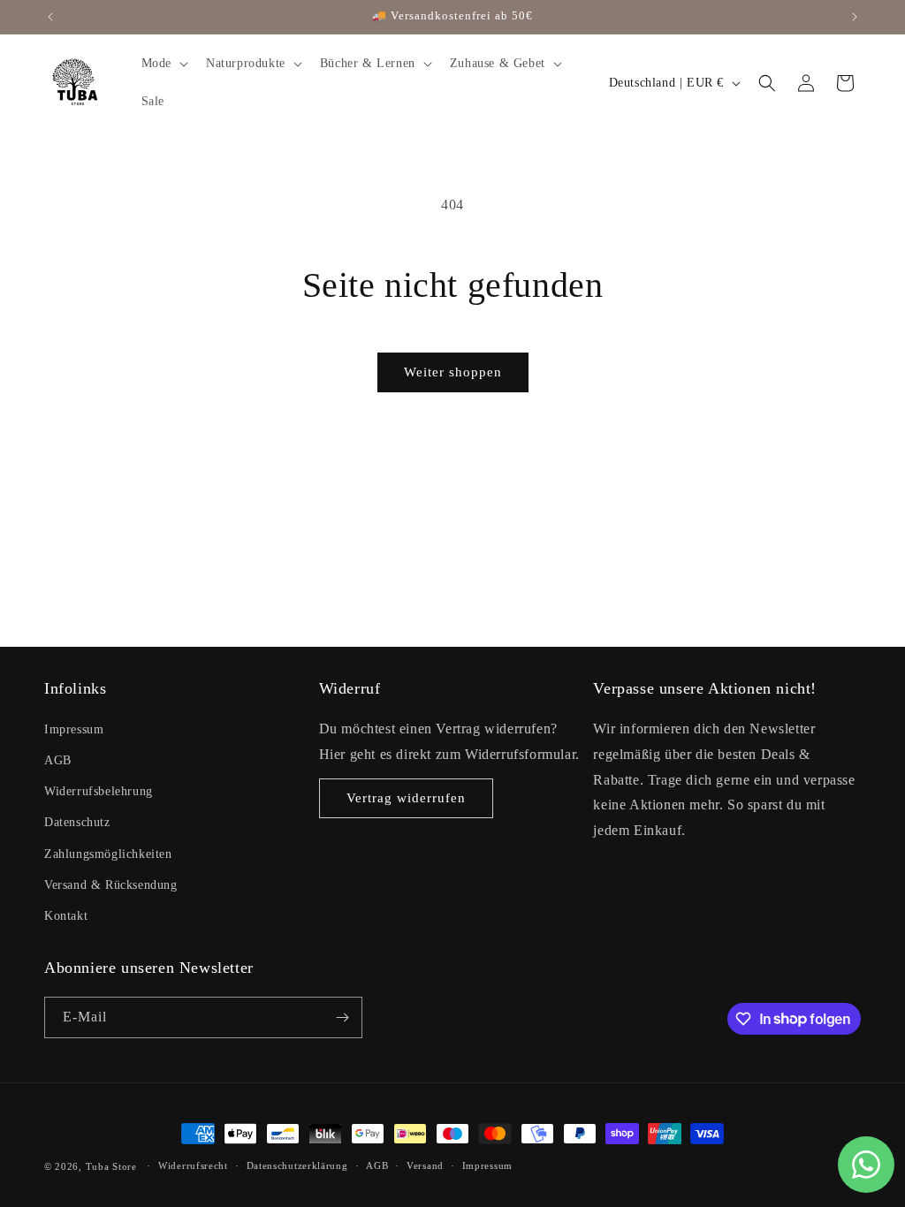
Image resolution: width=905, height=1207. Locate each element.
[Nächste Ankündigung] (854, 17)
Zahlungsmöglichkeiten (108, 854)
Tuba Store (113, 1166)
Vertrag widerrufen (406, 798)
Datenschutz (77, 822)
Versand (425, 1165)
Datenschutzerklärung (297, 1165)
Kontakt (65, 915)
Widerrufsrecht (193, 1165)
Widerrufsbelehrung (98, 791)
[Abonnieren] (342, 1017)
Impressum (73, 729)
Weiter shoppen (453, 372)
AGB (58, 760)
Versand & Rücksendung (111, 885)
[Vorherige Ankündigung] (50, 17)
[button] (163, 63)
